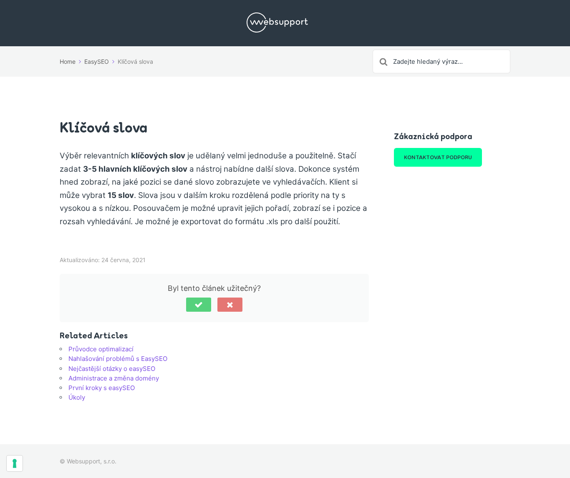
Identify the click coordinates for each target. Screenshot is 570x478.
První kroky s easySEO (101, 388)
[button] (198, 305)
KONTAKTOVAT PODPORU (438, 157)
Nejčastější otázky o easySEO (111, 369)
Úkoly (76, 397)
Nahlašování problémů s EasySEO (117, 359)
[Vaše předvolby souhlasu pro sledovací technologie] (15, 463)
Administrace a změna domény (113, 378)
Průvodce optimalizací (101, 349)
